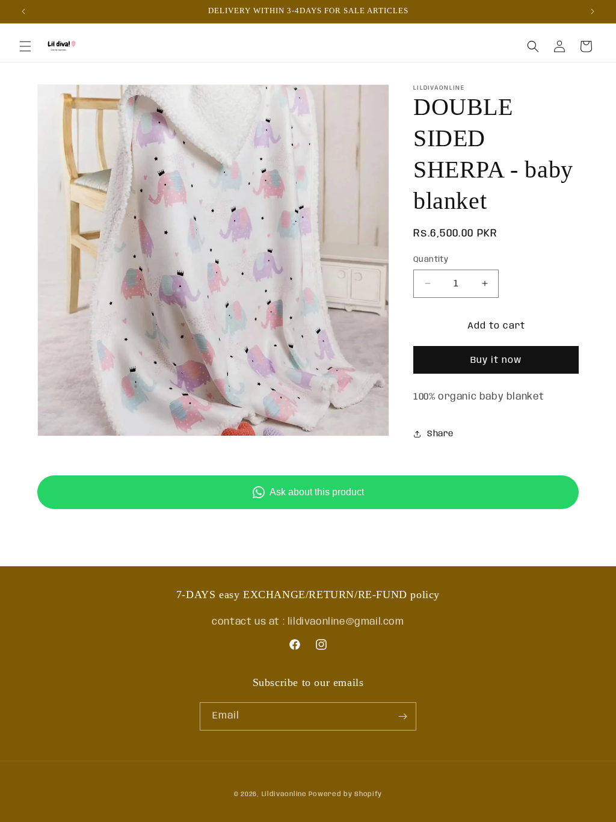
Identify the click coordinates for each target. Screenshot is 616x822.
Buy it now (496, 360)
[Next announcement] (592, 11)
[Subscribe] (402, 716)
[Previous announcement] (23, 11)
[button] (25, 46)
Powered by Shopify (345, 794)
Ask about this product (317, 492)
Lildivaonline (284, 794)
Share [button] (440, 434)
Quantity (430, 260)
